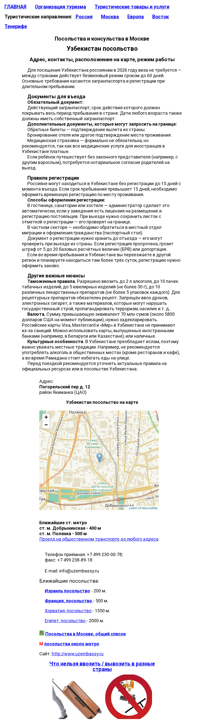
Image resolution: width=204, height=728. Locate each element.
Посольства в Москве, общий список (85, 633)
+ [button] (46, 417)
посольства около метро (71, 643)
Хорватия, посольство (68, 610)
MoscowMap (149, 508)
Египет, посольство (65, 620)
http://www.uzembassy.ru (77, 653)
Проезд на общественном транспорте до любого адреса (98, 539)
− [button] (46, 425)
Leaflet (133, 508)
